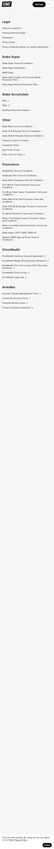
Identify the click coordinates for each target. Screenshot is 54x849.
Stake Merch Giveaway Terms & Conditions (22, 180)
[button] (6, 22)
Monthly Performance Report (16, 110)
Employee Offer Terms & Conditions (19, 175)
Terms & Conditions (11, 28)
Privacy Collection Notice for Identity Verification (25, 47)
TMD (4, 105)
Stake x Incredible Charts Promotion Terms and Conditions (24, 226)
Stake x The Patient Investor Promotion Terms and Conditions (23, 219)
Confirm (47, 845)
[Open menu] (49, 4)
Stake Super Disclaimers (13, 68)
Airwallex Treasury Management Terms (20, 294)
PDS (4, 101)
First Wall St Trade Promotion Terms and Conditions (21, 186)
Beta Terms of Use (11, 150)
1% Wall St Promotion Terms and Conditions (22, 214)
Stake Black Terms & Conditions (17, 126)
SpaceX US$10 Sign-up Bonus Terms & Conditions (20, 238)
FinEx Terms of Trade (12, 154)
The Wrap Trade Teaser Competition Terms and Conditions (24, 193)
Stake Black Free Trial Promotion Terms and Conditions (22, 200)
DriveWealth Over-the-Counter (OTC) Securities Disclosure (24, 266)
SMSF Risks (7, 73)
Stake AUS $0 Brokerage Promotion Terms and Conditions (24, 207)
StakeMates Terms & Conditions (17, 171)
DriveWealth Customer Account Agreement (22, 256)
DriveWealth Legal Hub (13, 277)
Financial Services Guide (13, 33)
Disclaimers (7, 38)
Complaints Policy (10, 145)
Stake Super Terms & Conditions (17, 63)
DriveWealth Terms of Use (14, 273)
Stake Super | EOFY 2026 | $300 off (19, 233)
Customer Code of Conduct (15, 140)
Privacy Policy (8, 42)
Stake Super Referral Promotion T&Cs (20, 84)
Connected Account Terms (15, 298)
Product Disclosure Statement (16, 308)
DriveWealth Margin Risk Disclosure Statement (24, 261)
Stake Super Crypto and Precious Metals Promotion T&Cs (21, 78)
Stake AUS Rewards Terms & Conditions (21, 131)
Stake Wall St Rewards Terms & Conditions (22, 136)
